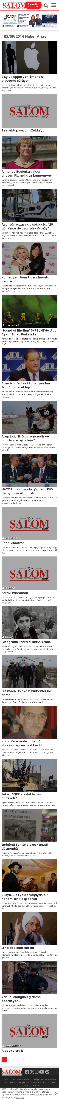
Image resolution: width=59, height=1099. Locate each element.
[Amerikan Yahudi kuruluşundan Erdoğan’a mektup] (29, 364)
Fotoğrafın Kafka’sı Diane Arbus (26, 642)
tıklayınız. (20, 1097)
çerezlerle (39, 1094)
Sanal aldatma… (14, 543)
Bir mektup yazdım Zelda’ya (23, 130)
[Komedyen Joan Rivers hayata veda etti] (29, 258)
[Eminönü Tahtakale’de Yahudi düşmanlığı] (29, 825)
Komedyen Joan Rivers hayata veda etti (25, 279)
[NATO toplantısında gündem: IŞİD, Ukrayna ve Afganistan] (29, 470)
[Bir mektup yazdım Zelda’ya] (29, 111)
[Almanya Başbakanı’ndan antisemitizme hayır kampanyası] (29, 152)
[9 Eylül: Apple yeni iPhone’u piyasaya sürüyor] (29, 57)
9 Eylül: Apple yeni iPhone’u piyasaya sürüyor (22, 79)
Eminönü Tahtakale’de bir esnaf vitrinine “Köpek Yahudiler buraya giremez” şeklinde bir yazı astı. (27, 854)
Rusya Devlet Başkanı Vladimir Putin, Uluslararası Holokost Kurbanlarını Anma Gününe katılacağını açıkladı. (27, 700)
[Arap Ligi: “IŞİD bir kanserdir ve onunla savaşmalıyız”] (29, 417)
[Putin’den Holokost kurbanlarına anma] (29, 671)
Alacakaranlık (12, 1051)
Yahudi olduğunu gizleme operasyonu (21, 999)
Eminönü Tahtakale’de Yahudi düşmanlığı (25, 847)
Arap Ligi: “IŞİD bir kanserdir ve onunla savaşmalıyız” (25, 438)
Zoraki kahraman (15, 593)
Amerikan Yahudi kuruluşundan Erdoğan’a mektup (26, 385)
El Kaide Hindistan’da (18, 948)
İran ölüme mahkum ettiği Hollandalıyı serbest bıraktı (22, 743)
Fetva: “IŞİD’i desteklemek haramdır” (21, 796)
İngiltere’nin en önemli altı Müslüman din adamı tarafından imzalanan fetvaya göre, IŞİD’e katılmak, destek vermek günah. (29, 804)
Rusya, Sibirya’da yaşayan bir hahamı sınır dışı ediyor (25, 897)
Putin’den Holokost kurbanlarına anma (26, 693)
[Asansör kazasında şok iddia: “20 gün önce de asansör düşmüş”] (29, 205)
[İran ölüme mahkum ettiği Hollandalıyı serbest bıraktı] (29, 722)
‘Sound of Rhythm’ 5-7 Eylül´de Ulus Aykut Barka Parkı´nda (29, 332)
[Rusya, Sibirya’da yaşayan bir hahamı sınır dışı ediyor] (29, 875)
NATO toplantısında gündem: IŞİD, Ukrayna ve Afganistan (27, 491)
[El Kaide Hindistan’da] (29, 928)
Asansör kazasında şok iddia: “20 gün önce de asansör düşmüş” (27, 226)
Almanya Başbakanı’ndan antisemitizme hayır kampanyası (27, 174)
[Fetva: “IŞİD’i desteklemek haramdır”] (29, 775)
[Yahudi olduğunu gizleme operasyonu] (29, 977)
